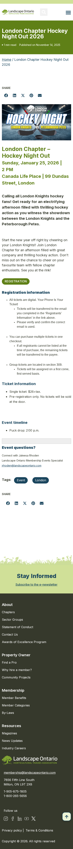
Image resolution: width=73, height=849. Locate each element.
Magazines (9, 733)
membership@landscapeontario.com (30, 772)
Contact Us (10, 634)
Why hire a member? (17, 670)
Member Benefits (14, 698)
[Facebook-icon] (13, 819)
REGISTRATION (16, 281)
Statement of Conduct (17, 627)
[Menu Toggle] (68, 12)
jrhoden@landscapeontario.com (21, 465)
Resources (11, 726)
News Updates (12, 741)
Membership (13, 690)
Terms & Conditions (39, 830)
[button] (44, 12)
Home (6, 60)
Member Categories (16, 705)
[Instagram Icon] (6, 819)
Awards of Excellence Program (24, 642)
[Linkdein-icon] (20, 819)
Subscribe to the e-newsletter (36, 584)
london (40, 480)
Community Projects (16, 677)
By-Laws (8, 713)
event (21, 480)
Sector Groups (12, 619)
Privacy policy (12, 830)
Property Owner (16, 655)
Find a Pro (9, 662)
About (7, 604)
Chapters (8, 612)
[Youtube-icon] (27, 819)
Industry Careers (14, 748)
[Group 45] (33, 819)
